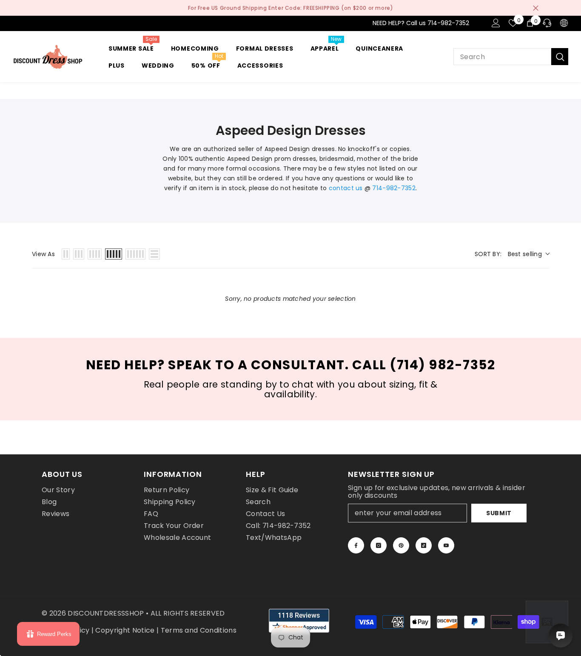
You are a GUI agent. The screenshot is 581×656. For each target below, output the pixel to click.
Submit (499, 513)
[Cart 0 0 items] (530, 23)
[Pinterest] (401, 545)
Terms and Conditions (198, 630)
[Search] (510, 56)
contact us (346, 188)
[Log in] (496, 23)
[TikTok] (424, 545)
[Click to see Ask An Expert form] (547, 622)
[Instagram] (378, 545)
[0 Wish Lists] (513, 23)
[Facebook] (356, 545)
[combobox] (502, 56)
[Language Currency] (564, 23)
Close (535, 7)
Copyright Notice (124, 630)
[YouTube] (446, 545)
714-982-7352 (393, 188)
